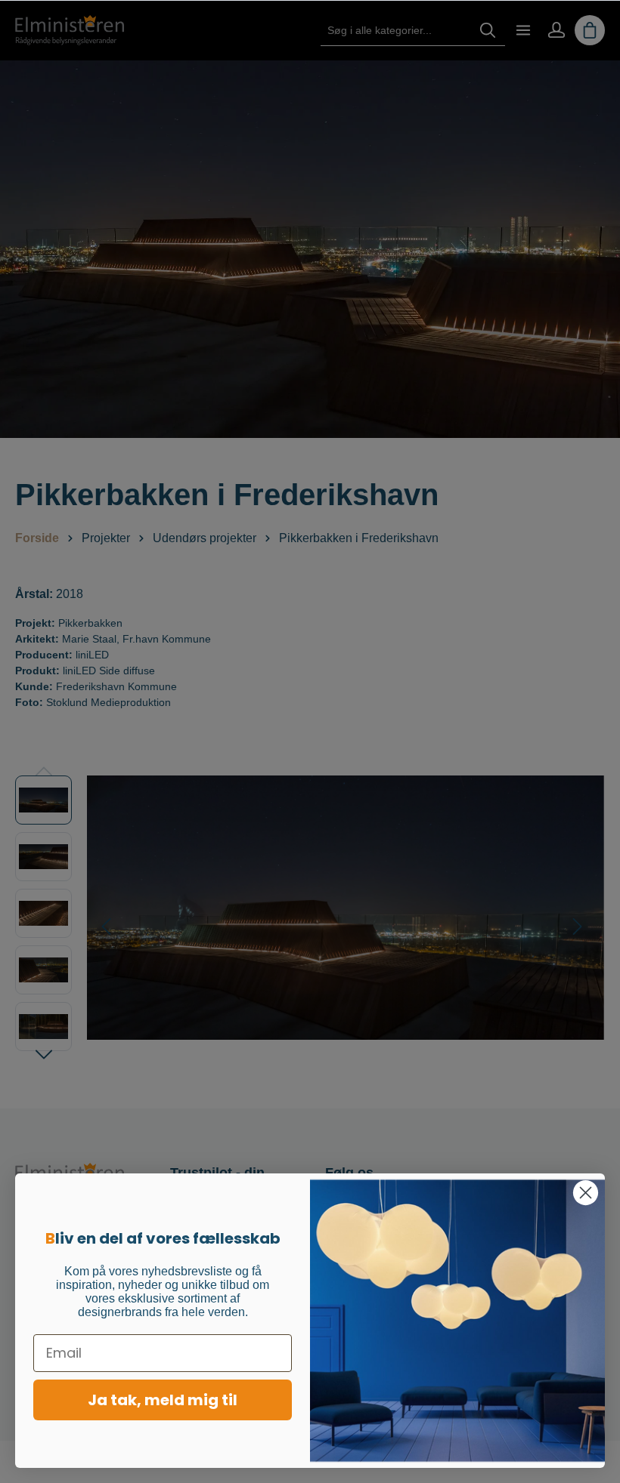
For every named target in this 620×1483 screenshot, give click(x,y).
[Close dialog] (585, 1192)
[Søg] (487, 30)
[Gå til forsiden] (69, 30)
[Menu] (523, 30)
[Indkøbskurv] (590, 30)
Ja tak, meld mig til (162, 1400)
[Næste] (578, 926)
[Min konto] (556, 30)
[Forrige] (106, 926)
